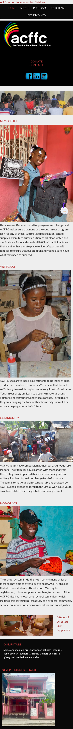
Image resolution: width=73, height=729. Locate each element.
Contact (36, 65)
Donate (36, 61)
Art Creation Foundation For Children (22, 2)
